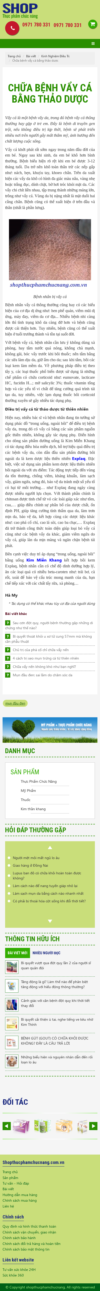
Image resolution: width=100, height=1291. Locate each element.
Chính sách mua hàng (20, 1200)
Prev (50, 848)
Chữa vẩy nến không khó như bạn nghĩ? (44, 666)
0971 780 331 (68, 25)
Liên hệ (8, 1206)
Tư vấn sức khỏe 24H (19, 1269)
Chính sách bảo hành (19, 1237)
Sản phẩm (10, 1177)
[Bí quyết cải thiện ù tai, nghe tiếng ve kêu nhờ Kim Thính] (12, 1023)
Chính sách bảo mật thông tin (26, 1249)
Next (50, 921)
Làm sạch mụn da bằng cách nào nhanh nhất (48, 893)
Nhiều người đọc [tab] (46, 953)
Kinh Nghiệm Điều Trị (55, 56)
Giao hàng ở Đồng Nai (30, 865)
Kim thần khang (33, 808)
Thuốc (25, 799)
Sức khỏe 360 (13, 1275)
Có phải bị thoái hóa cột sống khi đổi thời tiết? (49, 901)
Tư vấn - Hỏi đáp (16, 1183)
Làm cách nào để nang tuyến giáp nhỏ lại (45, 885)
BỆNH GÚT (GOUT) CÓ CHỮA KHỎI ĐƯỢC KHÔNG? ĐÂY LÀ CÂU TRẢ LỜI (54, 1041)
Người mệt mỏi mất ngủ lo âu (36, 857)
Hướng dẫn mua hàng (20, 1194)
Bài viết (31, 56)
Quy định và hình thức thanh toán (29, 1226)
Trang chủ (14, 56)
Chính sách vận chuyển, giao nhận (29, 1232)
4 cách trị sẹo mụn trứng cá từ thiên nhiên (46, 658)
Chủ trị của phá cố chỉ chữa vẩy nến (41, 649)
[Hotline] (11, 28)
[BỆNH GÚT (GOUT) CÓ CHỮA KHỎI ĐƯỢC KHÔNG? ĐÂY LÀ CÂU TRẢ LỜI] (12, 1042)
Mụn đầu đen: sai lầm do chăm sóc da (42, 674)
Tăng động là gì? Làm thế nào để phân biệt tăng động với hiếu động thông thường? (54, 984)
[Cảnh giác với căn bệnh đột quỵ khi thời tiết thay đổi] (12, 1004)
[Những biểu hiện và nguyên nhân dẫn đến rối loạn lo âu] (12, 1060)
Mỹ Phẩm (28, 790)
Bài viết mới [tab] (17, 953)
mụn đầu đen (15, 703)
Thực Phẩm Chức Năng (39, 781)
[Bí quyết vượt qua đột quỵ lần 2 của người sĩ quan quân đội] (12, 966)
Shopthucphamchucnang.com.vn (33, 1162)
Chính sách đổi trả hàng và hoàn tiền (32, 1243)
